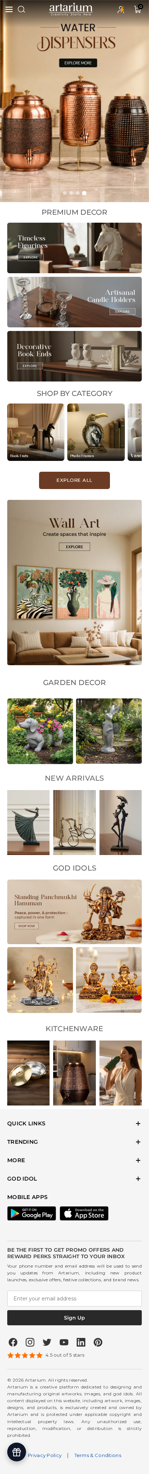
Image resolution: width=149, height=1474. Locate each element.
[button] (9, 9)
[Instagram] (30, 1342)
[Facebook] (13, 1342)
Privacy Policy (44, 1455)
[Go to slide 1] (65, 193)
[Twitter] (47, 1342)
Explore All (74, 480)
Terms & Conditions (97, 1455)
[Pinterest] (98, 1342)
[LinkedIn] (81, 1342)
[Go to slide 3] (78, 193)
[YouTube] (64, 1342)
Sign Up (74, 1317)
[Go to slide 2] (71, 193)
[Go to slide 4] (84, 193)
